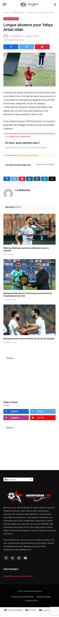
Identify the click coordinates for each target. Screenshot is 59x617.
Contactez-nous (31, 600)
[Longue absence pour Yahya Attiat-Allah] (29, 69)
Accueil (6, 12)
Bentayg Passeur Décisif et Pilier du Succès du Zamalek (28, 339)
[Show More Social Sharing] (53, 46)
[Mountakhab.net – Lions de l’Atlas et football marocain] (29, 4)
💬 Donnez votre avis (15, 40)
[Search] (54, 4)
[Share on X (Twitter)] (26, 46)
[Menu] (4, 4)
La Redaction (17, 36)
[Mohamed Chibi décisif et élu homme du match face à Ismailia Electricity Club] (29, 274)
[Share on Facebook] (10, 46)
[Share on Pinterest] (42, 46)
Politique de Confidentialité (22, 597)
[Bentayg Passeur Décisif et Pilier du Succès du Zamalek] (29, 319)
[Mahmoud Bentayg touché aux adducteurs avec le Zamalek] (29, 229)
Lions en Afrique (18, 12)
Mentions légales (44, 597)
